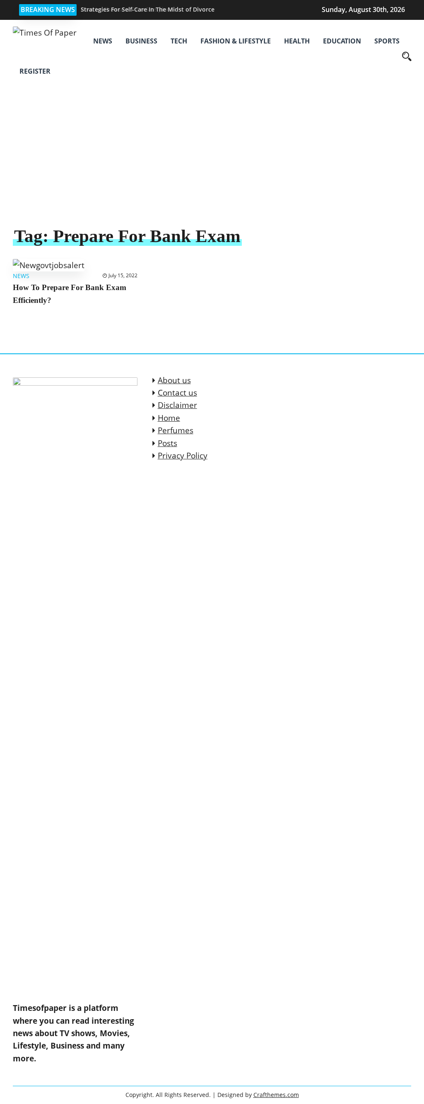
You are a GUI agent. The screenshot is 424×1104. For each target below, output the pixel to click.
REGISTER (35, 71)
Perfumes (175, 430)
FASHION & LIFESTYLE (235, 41)
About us (174, 380)
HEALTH (297, 41)
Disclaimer (177, 405)
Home (169, 418)
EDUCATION (342, 41)
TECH (179, 41)
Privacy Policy (182, 455)
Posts (167, 443)
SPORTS (387, 41)
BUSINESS (141, 41)
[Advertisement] (212, 163)
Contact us (177, 392)
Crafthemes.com (276, 1095)
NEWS (102, 41)
